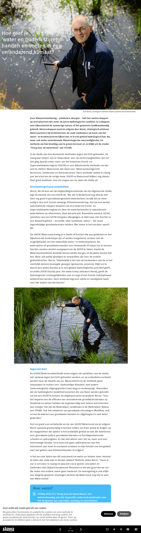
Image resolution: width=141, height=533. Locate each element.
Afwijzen (124, 514)
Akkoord (108, 514)
